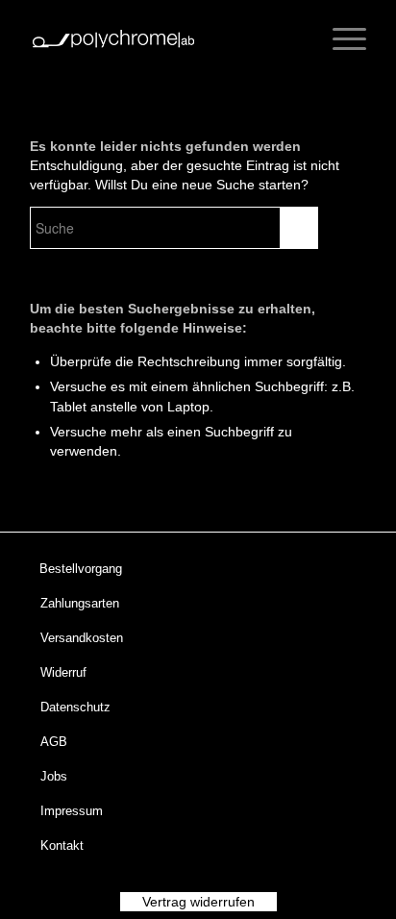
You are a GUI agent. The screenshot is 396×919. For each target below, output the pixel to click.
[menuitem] (187, 569)
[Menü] (339, 38)
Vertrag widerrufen (198, 901)
